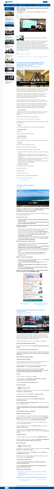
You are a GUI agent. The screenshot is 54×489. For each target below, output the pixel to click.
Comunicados (6, 27)
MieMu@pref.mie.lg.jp (24, 173)
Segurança (27, 314)
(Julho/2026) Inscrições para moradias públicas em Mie (9, 65)
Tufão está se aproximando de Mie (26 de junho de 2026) (9, 74)
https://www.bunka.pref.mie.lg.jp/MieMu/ (25, 177)
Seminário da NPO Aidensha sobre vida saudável (25, 56)
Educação (27, 68)
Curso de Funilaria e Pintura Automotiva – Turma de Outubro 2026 (9, 83)
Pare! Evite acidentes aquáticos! (8, 29)
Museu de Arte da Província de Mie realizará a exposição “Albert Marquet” (9, 47)
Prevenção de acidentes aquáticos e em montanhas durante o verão (9, 38)
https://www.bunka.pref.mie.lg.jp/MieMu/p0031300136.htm (28, 119)
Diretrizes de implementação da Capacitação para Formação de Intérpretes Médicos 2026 (9, 56)
